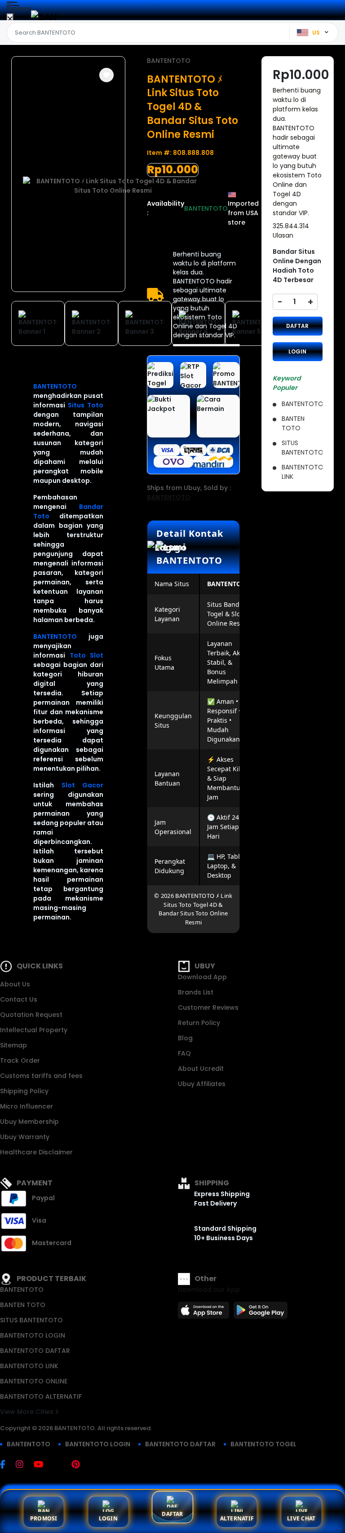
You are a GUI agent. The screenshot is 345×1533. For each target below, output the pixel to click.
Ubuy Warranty (24, 1136)
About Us (15, 984)
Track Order (20, 1060)
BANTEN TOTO (22, 1304)
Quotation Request (31, 1014)
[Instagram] (24, 1465)
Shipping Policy (24, 1091)
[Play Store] (261, 1313)
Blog (185, 1038)
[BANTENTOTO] (44, 17)
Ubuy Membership (29, 1121)
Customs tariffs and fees (41, 1075)
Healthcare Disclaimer (36, 1152)
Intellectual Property (33, 1029)
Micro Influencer (26, 1106)
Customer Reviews (208, 1007)
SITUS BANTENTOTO (31, 1320)
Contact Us (18, 999)
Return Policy (199, 1022)
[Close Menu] (10, 19)
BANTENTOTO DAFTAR (35, 1350)
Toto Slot (87, 655)
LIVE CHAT (301, 1518)
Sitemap (13, 1045)
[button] (106, 75)
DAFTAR (297, 326)
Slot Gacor (83, 785)
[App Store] (205, 1313)
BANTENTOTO (55, 386)
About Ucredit (201, 1068)
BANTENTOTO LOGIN (32, 1335)
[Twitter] (61, 1465)
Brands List (195, 992)
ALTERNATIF (237, 1518)
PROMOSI (44, 1518)
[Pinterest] (80, 1465)
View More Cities (27, 1411)
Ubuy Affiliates (202, 1083)
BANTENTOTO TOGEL (263, 1444)
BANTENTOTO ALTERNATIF (41, 1396)
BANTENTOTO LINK (29, 1365)
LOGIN (297, 351)
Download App (202, 976)
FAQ (184, 1053)
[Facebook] (7, 1465)
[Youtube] (43, 1465)
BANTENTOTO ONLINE (33, 1381)
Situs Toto (85, 405)
